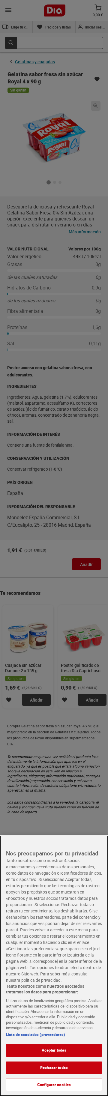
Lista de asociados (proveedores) (35, 1034)
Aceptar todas (54, 1050)
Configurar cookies (54, 1084)
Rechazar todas (54, 1067)
